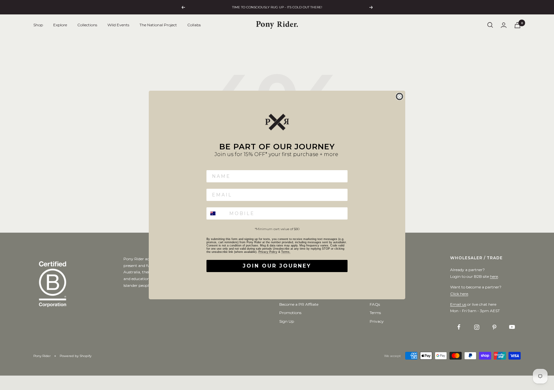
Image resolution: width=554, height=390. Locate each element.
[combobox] (216, 213)
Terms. (285, 251)
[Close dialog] (399, 96)
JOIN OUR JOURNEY (277, 266)
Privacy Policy (267, 251)
